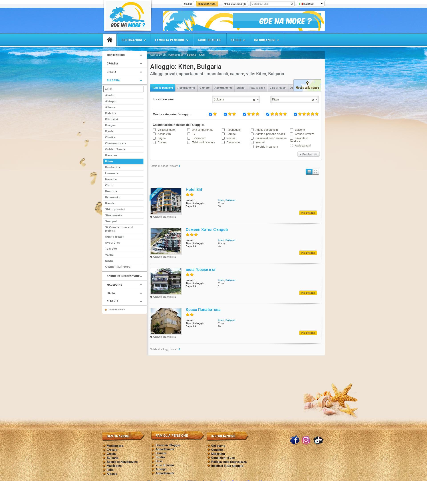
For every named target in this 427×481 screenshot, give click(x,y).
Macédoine (114, 465)
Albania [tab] (112, 301)
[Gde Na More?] (128, 28)
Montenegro (115, 445)
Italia (110, 469)
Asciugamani (303, 145)
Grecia (111, 453)
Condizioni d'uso (223, 457)
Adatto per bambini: (267, 129)
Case (159, 461)
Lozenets (112, 173)
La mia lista (236, 4)
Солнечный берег (118, 266)
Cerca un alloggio (168, 445)
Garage (231, 134)
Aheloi (110, 95)
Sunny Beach (115, 236)
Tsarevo (111, 248)
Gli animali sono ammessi (271, 138)
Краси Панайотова (203, 309)
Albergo (161, 469)
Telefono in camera (203, 142)
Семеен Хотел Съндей (207, 229)
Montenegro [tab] (116, 55)
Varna (109, 254)
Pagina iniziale (175, 54)
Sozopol (111, 221)
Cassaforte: (233, 142)
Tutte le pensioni (162, 87)
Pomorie (111, 191)
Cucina (162, 142)
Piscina (231, 138)
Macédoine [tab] (114, 285)
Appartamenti (186, 87)
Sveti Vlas (112, 242)
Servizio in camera (267, 146)
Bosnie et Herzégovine (122, 461)
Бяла (109, 260)
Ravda (110, 203)
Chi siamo (218, 445)
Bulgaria (191, 54)
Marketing (218, 453)
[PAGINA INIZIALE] (109, 40)
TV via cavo (199, 138)
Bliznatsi (111, 119)
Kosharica (112, 167)
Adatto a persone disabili (271, 134)
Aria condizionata (202, 129)
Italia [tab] (111, 293)
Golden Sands (115, 149)
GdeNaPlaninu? (116, 309)
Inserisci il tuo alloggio (227, 465)
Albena (110, 107)
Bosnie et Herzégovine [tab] (123, 276)
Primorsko (113, 197)
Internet (260, 142)
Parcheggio (234, 129)
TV (193, 134)
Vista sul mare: (166, 129)
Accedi (188, 4)
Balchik (110, 113)
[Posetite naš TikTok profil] (318, 440)
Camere (204, 87)
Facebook (294, 440)
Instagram (306, 440)
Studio (240, 87)
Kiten (109, 161)
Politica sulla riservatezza (229, 461)
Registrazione (207, 4)
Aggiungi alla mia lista (164, 216)
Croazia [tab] (112, 63)
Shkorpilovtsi (115, 209)
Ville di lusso (278, 87)
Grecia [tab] (111, 72)
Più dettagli (308, 212)
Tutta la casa (257, 87)
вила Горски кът (201, 269)
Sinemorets (113, 215)
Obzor (109, 185)
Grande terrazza (304, 134)
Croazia (112, 449)
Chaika (110, 137)
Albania (112, 473)
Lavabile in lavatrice (299, 140)
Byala (109, 131)
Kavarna (111, 155)
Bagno (162, 138)
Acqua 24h (164, 134)
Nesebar (111, 179)
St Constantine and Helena (119, 229)
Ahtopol (111, 101)
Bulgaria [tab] (113, 80)
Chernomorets (115, 143)
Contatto (217, 449)
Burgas (110, 125)
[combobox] (294, 99)
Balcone (300, 129)
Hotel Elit (194, 189)
